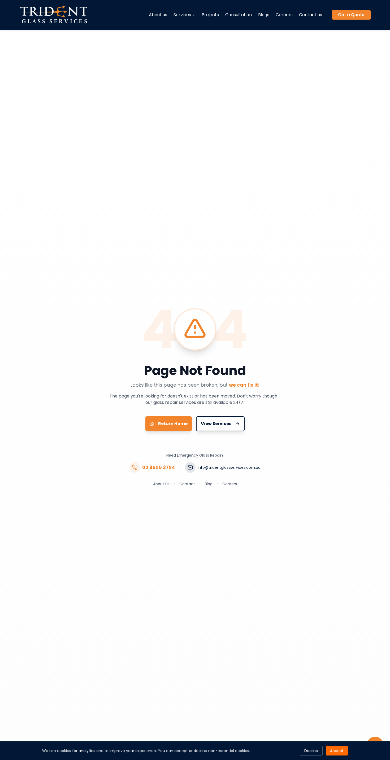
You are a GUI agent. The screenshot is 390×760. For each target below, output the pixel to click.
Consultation (238, 15)
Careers (284, 15)
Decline (311, 750)
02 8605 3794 (158, 467)
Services (182, 15)
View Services (216, 424)
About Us (161, 484)
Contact (187, 484)
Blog (209, 484)
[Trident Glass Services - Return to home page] (53, 14)
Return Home (173, 424)
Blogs (263, 15)
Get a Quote (351, 15)
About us (158, 15)
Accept (337, 750)
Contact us (310, 15)
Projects (210, 15)
